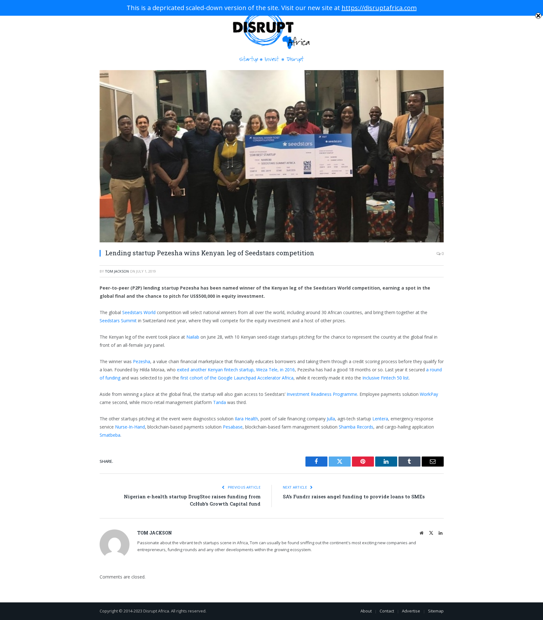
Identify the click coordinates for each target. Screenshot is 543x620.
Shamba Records (356, 427)
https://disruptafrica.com (379, 7)
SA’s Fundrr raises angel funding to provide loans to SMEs (354, 496)
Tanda (219, 402)
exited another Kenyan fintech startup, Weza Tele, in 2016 (236, 370)
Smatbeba (110, 435)
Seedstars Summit (118, 321)
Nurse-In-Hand (130, 427)
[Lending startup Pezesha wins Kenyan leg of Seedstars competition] (272, 156)
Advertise (411, 611)
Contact (387, 611)
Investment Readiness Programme (322, 394)
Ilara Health (246, 419)
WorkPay (429, 394)
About (366, 611)
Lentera (380, 419)
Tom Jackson (117, 271)
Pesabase (233, 427)
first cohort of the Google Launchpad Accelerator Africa (236, 378)
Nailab (192, 337)
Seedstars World (139, 312)
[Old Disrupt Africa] (271, 35)
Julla (331, 419)
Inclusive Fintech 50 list (385, 378)
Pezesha (141, 361)
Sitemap (436, 611)
